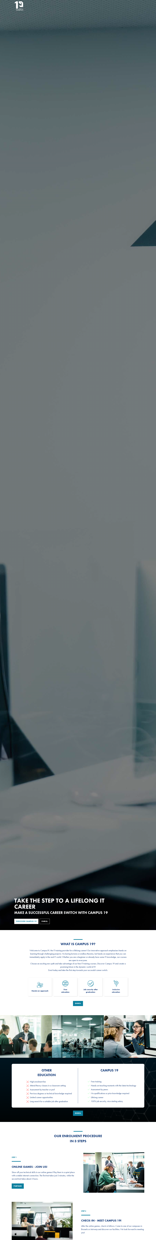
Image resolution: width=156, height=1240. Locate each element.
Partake (18, 1186)
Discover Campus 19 (26, 921)
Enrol (45, 921)
